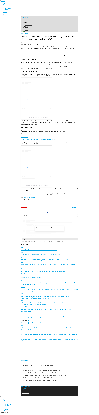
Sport (26, 33)
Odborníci (25, 389)
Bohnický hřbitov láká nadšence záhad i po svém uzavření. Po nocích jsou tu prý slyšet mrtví (41, 370)
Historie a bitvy (8, 8)
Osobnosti (5, 12)
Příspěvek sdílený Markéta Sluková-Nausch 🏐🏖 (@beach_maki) (36, 117)
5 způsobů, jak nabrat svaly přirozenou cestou (36, 323)
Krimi (4, 3)
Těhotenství (32, 209)
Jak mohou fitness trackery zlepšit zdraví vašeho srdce (39, 250)
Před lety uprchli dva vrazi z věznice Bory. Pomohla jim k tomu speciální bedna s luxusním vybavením (43, 367)
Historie (4, 7)
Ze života (4, 5)
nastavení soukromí (25, 393)
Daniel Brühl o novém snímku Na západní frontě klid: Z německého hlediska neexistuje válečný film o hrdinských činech (46, 377)
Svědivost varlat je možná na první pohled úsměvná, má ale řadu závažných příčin (39, 365)
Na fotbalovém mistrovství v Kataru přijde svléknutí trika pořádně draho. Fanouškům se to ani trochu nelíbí (44, 375)
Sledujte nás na (24, 386)
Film (3, 4)
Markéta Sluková (24, 209)
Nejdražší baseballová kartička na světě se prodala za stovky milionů (43, 271)
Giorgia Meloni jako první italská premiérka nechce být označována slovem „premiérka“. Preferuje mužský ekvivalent (45, 297)
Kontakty (24, 388)
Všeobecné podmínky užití (28, 390)
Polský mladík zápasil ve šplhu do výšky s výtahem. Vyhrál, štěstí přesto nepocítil (39, 362)
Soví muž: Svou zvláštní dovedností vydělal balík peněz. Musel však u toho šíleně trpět (49, 334)
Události (6, 9)
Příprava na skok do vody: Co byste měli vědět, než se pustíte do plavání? (45, 260)
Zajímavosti (5, 10)
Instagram (26, 197)
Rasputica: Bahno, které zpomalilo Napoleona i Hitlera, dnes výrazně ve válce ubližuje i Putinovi (42, 372)
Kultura (6, 13)
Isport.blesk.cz (31, 197)
